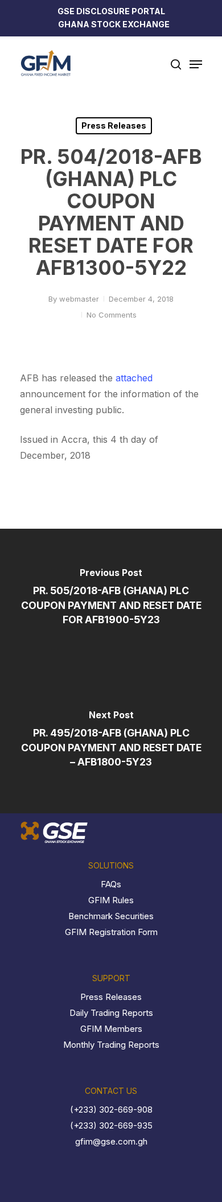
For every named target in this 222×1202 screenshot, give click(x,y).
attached (134, 378)
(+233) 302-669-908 (111, 1109)
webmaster (79, 298)
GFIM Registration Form (111, 932)
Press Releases (113, 125)
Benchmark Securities (111, 916)
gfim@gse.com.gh (111, 1141)
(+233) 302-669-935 (111, 1125)
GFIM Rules (111, 900)
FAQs (111, 884)
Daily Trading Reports (111, 1012)
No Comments (112, 314)
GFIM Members (111, 1028)
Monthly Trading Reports (111, 1044)
